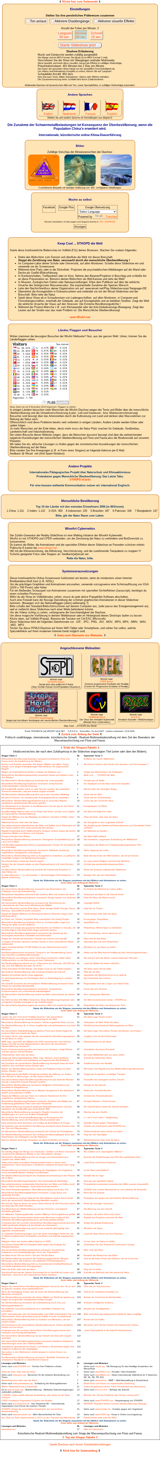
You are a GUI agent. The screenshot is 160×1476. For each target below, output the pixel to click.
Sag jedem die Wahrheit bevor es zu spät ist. (105, 975)
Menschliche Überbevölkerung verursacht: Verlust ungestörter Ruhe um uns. (38, 1022)
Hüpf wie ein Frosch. (93, 908)
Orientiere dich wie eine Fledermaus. (101, 942)
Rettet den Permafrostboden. (98, 1090)
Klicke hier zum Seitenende (80, 1)
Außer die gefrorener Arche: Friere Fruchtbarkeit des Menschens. (115, 1386)
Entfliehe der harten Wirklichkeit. (99, 759)
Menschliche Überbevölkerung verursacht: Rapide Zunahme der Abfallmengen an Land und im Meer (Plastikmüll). (32, 1113)
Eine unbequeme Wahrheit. (97, 994)
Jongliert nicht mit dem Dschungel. (100, 1036)
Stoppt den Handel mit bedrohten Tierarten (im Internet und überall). (34, 938)
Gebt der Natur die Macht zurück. (100, 897)
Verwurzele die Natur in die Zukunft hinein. (104, 894)
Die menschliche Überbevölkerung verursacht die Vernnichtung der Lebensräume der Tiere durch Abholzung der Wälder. (33, 904)
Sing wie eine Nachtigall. (95, 1134)
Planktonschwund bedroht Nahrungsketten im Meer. (109, 1025)
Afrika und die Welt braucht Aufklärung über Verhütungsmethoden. (116, 952)
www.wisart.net (8, 1429)
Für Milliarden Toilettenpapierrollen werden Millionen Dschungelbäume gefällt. (38, 1214)
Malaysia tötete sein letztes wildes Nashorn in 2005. (26, 1241)
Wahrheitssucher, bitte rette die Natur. (102, 1140)
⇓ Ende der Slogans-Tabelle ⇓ (80, 747)
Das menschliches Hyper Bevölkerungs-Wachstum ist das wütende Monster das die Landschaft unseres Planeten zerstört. (37, 1080)
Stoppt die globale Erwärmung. (99, 1223)
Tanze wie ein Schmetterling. (97, 797)
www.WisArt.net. (91, 922)
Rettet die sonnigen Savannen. (99, 1203)
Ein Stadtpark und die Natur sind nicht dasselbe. (107, 783)
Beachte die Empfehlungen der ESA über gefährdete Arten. (112, 1157)
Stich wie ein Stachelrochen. (97, 1286)
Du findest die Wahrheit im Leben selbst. (103, 889)
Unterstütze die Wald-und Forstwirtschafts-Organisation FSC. (113, 845)
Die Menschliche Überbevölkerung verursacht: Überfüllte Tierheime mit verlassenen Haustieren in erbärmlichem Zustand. (35, 1358)
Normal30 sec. (81, 35)
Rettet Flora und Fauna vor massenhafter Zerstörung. (109, 1383)
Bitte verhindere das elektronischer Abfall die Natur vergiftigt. (113, 1314)
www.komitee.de (103, 1409)
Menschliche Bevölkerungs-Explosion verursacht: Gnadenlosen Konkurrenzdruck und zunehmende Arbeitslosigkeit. (31, 990)
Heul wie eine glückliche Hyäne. (99, 1181)
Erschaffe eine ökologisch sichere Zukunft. (104, 1079)
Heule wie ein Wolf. (93, 794)
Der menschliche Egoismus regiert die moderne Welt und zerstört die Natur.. (37, 1005)
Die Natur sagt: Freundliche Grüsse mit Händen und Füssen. (113, 1031)
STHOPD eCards (80, 479)
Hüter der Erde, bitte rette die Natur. (101, 817)
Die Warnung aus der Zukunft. (98, 1209)
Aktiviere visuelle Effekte (116, 21)
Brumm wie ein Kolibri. (94, 1319)
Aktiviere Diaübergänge (72, 21)
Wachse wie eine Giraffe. (96, 1112)
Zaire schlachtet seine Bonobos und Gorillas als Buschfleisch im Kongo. (35, 1123)
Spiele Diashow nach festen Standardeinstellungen (80, 1444)
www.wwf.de (101, 1380)
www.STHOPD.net (21, 1366)
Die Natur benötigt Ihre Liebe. (98, 811)
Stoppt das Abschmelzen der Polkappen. (103, 772)
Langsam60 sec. (65, 35)
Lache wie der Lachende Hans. (99, 801)
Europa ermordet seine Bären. (16, 836)
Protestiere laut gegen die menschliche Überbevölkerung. (111, 1198)
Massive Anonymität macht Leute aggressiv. (22, 975)
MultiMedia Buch (97, 717)
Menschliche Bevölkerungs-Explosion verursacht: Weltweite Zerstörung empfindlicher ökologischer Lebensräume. (35, 851)
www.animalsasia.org (23, 1383)
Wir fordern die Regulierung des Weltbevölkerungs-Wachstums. (114, 1069)
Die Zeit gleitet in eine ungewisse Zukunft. (104, 822)
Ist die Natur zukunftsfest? (96, 1170)
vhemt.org (100, 1366)
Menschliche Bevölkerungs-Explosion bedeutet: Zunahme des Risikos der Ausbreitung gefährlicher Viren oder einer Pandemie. (36, 1102)
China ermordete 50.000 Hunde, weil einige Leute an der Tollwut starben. (36, 969)
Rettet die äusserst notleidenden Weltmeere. (105, 869)
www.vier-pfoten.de (22, 1414)
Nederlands (69, 113)
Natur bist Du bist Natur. (95, 938)
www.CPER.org (102, 1414)
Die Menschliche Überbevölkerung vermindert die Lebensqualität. (32, 780)
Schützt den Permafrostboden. (98, 1096)
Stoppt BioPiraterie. (93, 1264)
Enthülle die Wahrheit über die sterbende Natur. (107, 1272)
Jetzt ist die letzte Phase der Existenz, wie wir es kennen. (111, 1258)
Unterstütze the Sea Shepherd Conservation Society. (109, 1244)
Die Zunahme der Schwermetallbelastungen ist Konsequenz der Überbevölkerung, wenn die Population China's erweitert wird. (32, 1118)
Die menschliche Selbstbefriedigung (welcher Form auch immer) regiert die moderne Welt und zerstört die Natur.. (36, 1032)
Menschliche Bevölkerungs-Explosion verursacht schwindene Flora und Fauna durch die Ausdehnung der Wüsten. (35, 760)
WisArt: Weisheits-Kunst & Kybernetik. (19, 1386)
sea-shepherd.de (21, 1403)
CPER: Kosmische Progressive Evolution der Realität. (27, 1400)
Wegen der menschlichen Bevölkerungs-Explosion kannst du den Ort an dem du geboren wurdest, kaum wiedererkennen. (38, 1287)
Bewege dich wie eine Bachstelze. (100, 875)
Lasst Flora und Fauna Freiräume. (100, 1162)
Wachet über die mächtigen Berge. (100, 789)
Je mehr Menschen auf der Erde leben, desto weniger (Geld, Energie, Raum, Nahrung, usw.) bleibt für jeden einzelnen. (38, 909)
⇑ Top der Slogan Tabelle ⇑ (80, 1437)
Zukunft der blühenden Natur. (98, 1058)
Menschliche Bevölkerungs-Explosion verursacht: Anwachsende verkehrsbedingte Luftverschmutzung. (31, 784)
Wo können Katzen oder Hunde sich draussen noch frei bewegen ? (116, 764)
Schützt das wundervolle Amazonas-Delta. (104, 864)
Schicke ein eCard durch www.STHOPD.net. (105, 1126)
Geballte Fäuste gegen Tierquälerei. (101, 1123)
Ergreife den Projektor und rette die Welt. (103, 1217)
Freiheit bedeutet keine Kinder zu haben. (103, 1131)
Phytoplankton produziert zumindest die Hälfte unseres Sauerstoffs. (116, 1184)
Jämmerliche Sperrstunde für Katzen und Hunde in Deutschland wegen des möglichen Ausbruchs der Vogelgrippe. (37, 1347)
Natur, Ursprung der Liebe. (96, 850)
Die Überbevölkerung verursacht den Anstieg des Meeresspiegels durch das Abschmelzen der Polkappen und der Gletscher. (37, 1135)
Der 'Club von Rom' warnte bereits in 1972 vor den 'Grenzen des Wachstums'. (38, 1417)
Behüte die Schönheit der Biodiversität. (102, 1297)
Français (90, 113)
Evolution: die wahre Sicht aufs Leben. (102, 1214)
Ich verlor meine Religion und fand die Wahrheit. (107, 861)
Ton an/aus (38, 21)
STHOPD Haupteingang (41, 718)
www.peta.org (19, 1375)
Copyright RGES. (92, 903)
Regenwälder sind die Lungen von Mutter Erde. (106, 983)
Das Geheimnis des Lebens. (97, 978)
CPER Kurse (106, 681)
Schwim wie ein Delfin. (94, 780)
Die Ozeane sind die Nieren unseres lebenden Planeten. (111, 958)
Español (112, 113)
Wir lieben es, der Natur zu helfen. (100, 947)
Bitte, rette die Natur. (94, 1250)
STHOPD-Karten (56, 682)
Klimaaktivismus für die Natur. (98, 1042)
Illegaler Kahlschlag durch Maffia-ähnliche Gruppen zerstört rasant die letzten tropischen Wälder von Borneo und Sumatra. (38, 832)
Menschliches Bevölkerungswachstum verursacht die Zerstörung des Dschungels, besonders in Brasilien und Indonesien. (34, 934)
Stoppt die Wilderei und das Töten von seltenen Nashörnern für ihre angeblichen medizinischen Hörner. (34, 1097)
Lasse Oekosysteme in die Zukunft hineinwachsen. (108, 1330)
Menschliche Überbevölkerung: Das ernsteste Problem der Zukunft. (33, 972)
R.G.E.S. (135, 717)
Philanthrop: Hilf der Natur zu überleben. (103, 928)
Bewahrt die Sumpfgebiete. (97, 1309)
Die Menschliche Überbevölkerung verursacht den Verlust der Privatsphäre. (37, 1131)
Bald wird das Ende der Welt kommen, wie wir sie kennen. (111, 856)
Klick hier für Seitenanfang (80, 1450)
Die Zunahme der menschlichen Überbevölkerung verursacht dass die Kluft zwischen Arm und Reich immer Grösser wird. (37, 1064)
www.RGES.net (102, 1372)
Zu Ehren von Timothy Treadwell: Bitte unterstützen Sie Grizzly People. (35, 919)
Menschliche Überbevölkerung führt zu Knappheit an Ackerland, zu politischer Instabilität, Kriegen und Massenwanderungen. (38, 857)
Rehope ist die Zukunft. (95, 1085)
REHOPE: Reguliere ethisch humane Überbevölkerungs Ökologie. (115, 1403)
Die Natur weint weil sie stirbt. (98, 969)
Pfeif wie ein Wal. (92, 972)
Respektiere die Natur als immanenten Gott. (105, 1005)
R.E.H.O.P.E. (101, 1390)
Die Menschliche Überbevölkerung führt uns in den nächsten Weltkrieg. (35, 794)
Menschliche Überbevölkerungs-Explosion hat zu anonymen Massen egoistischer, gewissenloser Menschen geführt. (34, 802)
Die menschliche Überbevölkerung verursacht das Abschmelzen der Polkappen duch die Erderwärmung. (33, 890)
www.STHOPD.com (104, 1400)
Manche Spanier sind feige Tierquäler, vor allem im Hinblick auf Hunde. (35, 1140)
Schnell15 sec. (96, 35)
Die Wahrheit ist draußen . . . (97, 831)
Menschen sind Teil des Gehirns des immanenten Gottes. (111, 1325)
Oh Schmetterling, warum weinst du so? (103, 933)
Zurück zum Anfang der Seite (80, 734)
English (48, 113)
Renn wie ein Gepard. (94, 1193)
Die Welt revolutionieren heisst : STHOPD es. (105, 1000)
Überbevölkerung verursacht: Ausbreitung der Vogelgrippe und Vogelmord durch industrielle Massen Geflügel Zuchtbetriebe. (36, 1171)
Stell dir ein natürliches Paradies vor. (101, 1292)
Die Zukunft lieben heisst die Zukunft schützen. (106, 1106)
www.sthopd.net (47, 547)
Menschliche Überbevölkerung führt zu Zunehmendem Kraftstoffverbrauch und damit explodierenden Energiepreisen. (36, 1265)
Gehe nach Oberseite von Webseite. (80, 635)
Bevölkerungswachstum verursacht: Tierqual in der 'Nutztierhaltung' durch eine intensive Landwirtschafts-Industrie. (36, 953)
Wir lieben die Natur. (93, 1228)
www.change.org (15, 1390)
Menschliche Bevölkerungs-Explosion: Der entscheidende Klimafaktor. (34, 1181)
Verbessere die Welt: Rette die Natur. (101, 1022)
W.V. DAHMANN (107, 222)
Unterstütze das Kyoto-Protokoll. (99, 1049)
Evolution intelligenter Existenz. (99, 1302)
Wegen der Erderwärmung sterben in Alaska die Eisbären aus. (31, 772)
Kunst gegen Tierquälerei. (96, 919)
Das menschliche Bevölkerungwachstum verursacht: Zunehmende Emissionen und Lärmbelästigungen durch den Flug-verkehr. (33, 1251)
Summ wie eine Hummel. (95, 989)
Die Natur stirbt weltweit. (95, 836)
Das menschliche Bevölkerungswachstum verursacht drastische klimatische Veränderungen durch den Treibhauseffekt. (37, 1342)
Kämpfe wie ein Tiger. (94, 1175)
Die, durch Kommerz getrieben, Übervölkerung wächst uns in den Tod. (35, 1189)
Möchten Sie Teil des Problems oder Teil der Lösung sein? (112, 1395)
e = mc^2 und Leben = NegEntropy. (101, 1117)
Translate (111, 216)
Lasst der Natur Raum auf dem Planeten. (103, 1234)
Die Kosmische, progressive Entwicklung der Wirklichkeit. (111, 839)
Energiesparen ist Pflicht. (96, 806)
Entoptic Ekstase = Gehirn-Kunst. (100, 1101)
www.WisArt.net (80, 317)
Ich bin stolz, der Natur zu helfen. (100, 1241)
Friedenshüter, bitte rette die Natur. (100, 914)
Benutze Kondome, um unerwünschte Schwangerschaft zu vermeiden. (35, 797)
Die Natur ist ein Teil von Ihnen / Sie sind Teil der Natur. (27, 1255)
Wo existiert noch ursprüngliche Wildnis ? (103, 1151)
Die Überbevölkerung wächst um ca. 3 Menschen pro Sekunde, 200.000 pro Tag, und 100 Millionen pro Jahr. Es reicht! (38, 964)
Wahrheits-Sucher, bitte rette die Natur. (20, 822)
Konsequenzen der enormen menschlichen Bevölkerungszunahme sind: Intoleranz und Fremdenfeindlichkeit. (36, 1331)
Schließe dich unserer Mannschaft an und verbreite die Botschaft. (115, 1189)
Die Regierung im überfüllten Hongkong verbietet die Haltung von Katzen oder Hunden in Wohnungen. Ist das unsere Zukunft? (36, 1075)
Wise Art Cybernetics (93, 1429)
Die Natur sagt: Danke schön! (98, 1017)
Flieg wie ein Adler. (92, 1269)
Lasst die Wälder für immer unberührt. (102, 963)
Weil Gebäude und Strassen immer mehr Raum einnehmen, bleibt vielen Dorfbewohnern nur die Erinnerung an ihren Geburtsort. (36, 959)
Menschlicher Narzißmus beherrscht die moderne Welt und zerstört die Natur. (38, 894)
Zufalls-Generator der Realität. (98, 1063)
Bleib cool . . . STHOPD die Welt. (99, 775)
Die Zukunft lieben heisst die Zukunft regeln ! (23, 861)
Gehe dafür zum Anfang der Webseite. (80, 883)
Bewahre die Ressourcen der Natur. (101, 1255)
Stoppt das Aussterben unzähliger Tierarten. (105, 1074)
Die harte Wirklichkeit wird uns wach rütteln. (104, 1055)
